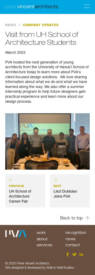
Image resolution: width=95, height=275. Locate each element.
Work (41, 232)
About (42, 239)
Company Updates (41, 25)
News (10, 25)
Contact (72, 245)
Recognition (75, 232)
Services (44, 245)
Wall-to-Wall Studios (60, 267)
